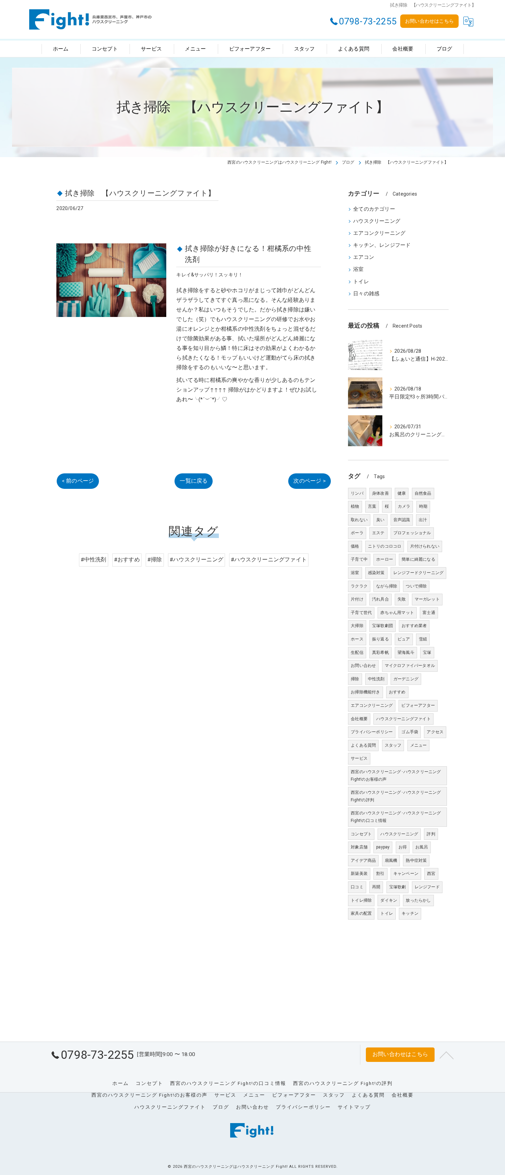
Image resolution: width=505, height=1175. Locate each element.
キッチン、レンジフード (382, 245)
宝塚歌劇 (397, 887)
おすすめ (397, 692)
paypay (383, 847)
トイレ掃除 (361, 900)
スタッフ (393, 745)
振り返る (380, 639)
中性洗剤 (376, 679)
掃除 (355, 679)
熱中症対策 (416, 860)
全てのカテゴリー (374, 209)
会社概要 (359, 718)
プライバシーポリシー (372, 731)
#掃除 (154, 560)
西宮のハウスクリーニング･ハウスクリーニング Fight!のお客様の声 (396, 775)
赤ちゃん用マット (397, 612)
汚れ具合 (380, 599)
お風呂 (421, 847)
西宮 (431, 873)
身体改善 (380, 493)
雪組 (423, 639)
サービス (359, 758)
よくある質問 (363, 745)
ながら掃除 (386, 586)
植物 (355, 506)
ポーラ (357, 532)
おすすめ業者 (414, 625)
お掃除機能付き (365, 692)
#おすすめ (127, 560)
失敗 (401, 599)
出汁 (423, 519)
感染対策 (376, 572)
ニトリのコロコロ (385, 546)
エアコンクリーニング (379, 233)
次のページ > (309, 481)
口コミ (357, 887)
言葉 (372, 506)
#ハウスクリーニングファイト (269, 560)
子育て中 (359, 559)
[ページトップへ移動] (446, 1055)
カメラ (404, 506)
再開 (376, 887)
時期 (423, 506)
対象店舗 (359, 847)
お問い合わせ (363, 665)
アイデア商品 (363, 860)
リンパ (357, 493)
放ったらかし (418, 900)
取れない (359, 519)
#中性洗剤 (93, 560)
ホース (357, 639)
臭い (380, 519)
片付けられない (424, 546)
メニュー (418, 745)
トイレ (361, 282)
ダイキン (388, 900)
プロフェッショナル (412, 532)
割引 (380, 873)
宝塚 (427, 652)
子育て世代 (361, 612)
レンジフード (427, 887)
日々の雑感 (366, 294)
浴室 (358, 269)
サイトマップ (354, 1107)
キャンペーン (405, 873)
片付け (357, 599)
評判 (431, 834)
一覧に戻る (193, 481)
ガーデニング (405, 679)
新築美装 (359, 873)
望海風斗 (405, 652)
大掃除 (357, 625)
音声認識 (401, 519)
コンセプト (361, 834)
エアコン (363, 257)
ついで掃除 (416, 586)
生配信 (357, 652)
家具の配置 (361, 913)
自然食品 (423, 493)
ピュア (403, 639)
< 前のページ (78, 481)
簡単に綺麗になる (418, 559)
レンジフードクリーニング (418, 572)
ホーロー (384, 559)
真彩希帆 (380, 652)
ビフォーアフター (418, 705)
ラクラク (359, 586)
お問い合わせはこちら (429, 21)
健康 (401, 493)
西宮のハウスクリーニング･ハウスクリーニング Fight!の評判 (396, 796)
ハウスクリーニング (376, 221)
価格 (355, 546)
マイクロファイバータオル (410, 665)
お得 (403, 847)
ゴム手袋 (409, 731)
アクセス (435, 731)
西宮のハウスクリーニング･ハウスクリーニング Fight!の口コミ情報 (396, 817)
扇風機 (391, 860)
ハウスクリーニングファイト (403, 718)
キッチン (410, 913)
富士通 (429, 612)
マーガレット (427, 599)
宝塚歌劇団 (382, 625)
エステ (378, 532)
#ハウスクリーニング (196, 560)
